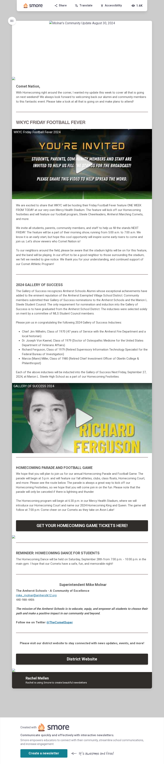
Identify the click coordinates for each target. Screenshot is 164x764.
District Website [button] (82, 659)
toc (12, 20)
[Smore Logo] (33, 5)
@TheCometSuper (59, 622)
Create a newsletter (44, 753)
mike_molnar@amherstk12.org (36, 595)
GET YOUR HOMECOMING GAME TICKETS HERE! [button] (82, 525)
